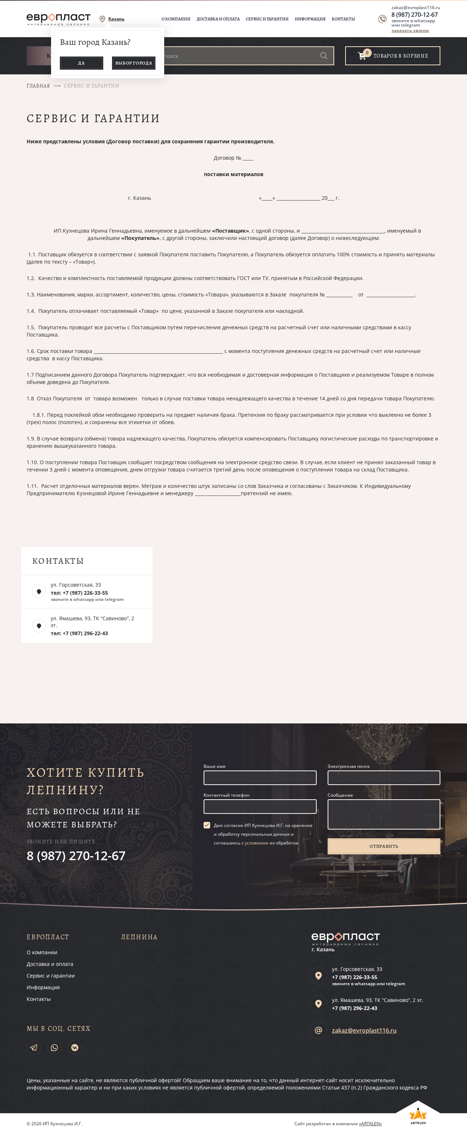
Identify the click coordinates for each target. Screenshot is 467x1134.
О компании (176, 19)
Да (81, 63)
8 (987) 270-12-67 (414, 15)
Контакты (343, 19)
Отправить (384, 846)
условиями (257, 843)
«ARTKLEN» (370, 1124)
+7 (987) (354, 977)
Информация (310, 19)
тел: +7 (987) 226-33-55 (79, 592)
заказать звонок (410, 30)
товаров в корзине (401, 56)
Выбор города (134, 63)
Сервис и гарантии (267, 19)
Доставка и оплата (218, 19)
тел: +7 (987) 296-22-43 (79, 633)
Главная (38, 85)
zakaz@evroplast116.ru (415, 7)
